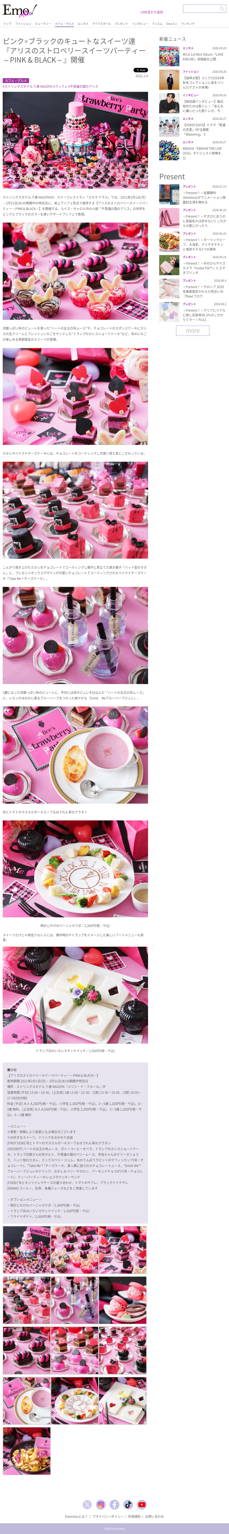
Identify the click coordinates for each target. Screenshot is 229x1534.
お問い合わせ (154, 1516)
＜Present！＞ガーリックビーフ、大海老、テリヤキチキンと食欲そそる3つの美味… (204, 244)
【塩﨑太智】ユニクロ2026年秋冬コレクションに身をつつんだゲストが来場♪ (203, 82)
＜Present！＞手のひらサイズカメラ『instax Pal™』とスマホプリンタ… (204, 268)
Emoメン (171, 24)
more (193, 330)
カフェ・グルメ (64, 24)
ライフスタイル (101, 24)
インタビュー (140, 24)
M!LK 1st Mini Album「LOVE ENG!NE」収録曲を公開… (203, 56)
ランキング (188, 24)
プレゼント (121, 24)
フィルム (157, 24)
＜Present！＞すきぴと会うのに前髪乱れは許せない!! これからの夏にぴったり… (204, 221)
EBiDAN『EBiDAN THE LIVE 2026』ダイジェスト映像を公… (202, 153)
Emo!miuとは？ (76, 1516)
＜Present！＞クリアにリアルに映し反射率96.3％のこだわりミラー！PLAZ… (204, 315)
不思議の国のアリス (84, 86)
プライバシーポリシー (108, 1516)
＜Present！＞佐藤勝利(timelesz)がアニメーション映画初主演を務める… (204, 197)
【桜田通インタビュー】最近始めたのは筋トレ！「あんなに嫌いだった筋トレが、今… (203, 106)
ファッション (23, 24)
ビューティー (43, 24)
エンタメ (83, 24)
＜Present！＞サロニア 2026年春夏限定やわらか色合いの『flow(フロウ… (203, 291)
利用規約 (134, 1516)
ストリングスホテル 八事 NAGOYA (28, 86)
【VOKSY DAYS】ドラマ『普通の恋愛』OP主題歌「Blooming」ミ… (204, 129)
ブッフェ (61, 86)
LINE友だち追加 (152, 12)
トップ (7, 24)
